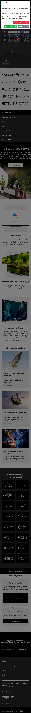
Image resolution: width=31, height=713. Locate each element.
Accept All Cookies (10, 26)
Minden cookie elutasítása (21, 23)
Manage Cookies (23, 26)
